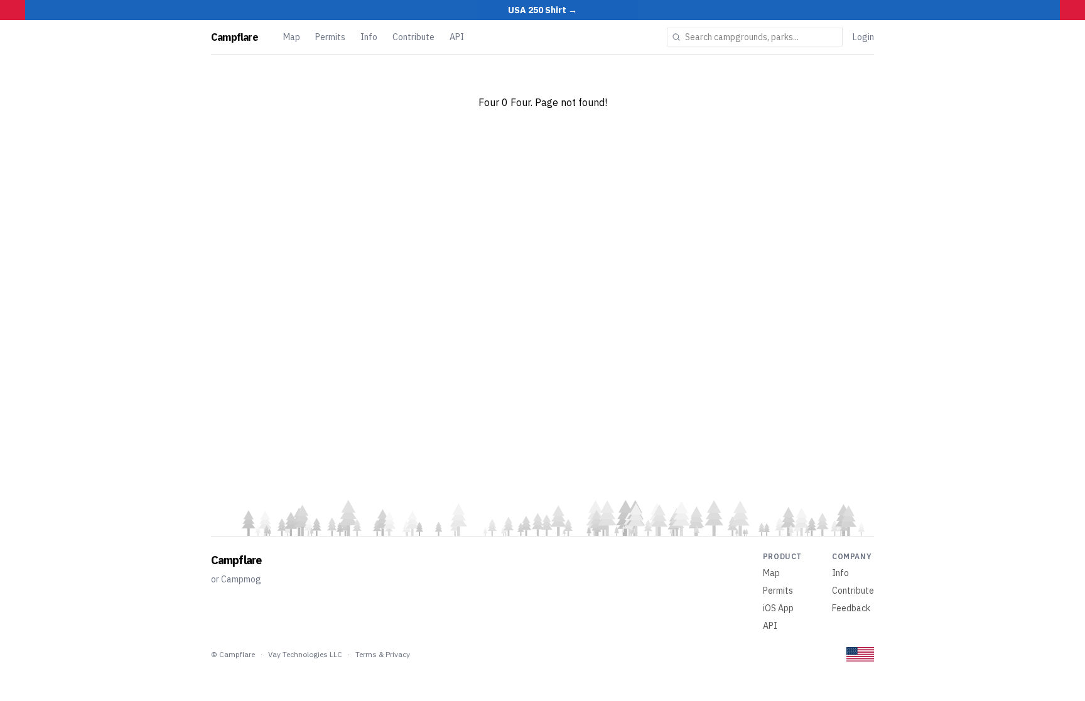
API (457, 37)
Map (291, 37)
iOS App (778, 608)
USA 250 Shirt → (542, 10)
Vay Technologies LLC (305, 654)
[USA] (860, 654)
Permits (330, 37)
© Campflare (233, 654)
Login (863, 37)
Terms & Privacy (382, 654)
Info (368, 37)
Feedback (851, 608)
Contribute (413, 37)
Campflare (234, 37)
